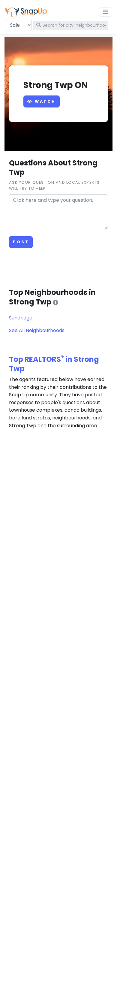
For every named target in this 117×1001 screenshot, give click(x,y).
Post (21, 241)
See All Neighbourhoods (36, 330)
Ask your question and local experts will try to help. (54, 185)
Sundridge (20, 317)
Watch (44, 101)
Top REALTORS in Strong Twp (54, 363)
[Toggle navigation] (105, 12)
